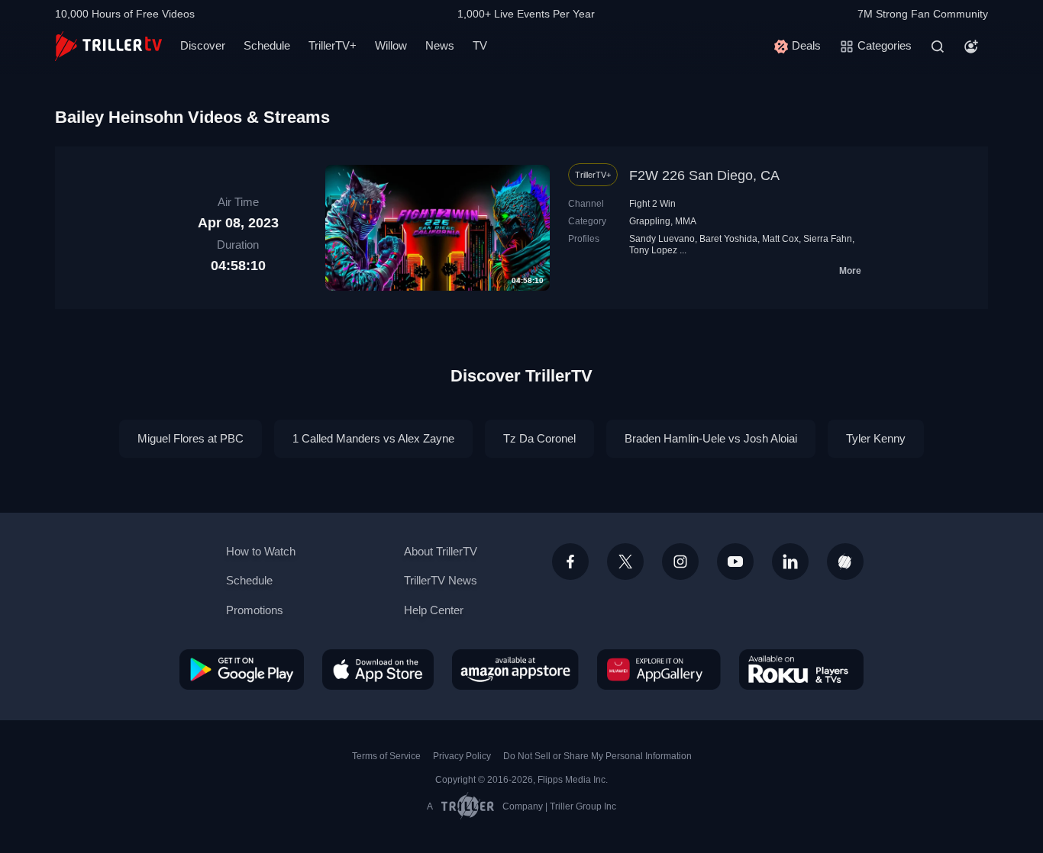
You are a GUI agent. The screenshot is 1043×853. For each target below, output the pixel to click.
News (439, 45)
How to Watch (260, 551)
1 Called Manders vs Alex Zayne (373, 438)
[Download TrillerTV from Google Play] (241, 669)
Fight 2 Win (652, 203)
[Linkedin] (790, 561)
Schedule (267, 45)
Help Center (433, 610)
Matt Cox (780, 238)
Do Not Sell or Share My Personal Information (597, 756)
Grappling (649, 221)
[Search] (937, 46)
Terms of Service (386, 756)
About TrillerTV (440, 551)
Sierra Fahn (827, 238)
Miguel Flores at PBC (190, 438)
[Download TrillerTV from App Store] (378, 669)
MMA (685, 221)
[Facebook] (570, 561)
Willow (391, 45)
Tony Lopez (653, 250)
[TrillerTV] (108, 46)
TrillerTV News (440, 580)
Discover (202, 45)
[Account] (971, 46)
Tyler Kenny (876, 438)
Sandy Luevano (662, 238)
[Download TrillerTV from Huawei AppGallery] (659, 669)
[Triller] (845, 561)
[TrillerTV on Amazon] (515, 669)
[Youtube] (735, 561)
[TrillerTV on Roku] (801, 669)
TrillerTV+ (332, 45)
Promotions (254, 610)
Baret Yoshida (728, 238)
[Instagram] (680, 561)
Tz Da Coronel (539, 438)
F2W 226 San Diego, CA (704, 175)
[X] (625, 561)
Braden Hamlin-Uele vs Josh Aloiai (711, 438)
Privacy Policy (462, 756)
